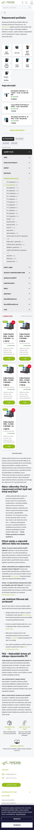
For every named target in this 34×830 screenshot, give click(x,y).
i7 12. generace (12, 207)
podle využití (9, 629)
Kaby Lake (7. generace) (15, 241)
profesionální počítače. (8, 595)
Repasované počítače (8, 800)
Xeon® (10, 219)
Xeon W (11, 227)
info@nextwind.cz (11, 774)
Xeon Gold (11, 230)
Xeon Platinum (12, 233)
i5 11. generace (12, 196)
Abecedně (14, 143)
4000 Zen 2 (11, 258)
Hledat (29, 7)
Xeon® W (11, 256)
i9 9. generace (12, 213)
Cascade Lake (12, 261)
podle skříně (13, 638)
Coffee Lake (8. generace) (15, 244)
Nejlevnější (19, 138)
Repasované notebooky (9, 803)
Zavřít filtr (8, 152)
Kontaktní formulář (11, 785)
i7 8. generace (12, 202)
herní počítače (27, 615)
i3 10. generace (12, 182)
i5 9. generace (12, 191)
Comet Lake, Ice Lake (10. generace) (17, 237)
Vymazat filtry (7, 316)
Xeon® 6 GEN (12, 225)
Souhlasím (17, 825)
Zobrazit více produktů (17, 130)
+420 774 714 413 (11, 778)
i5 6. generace (12, 185)
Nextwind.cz (5, 27)
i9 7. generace (12, 210)
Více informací (21, 814)
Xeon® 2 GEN (12, 222)
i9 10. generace (12, 216)
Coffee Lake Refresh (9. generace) (16, 251)
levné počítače (15, 576)
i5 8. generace (12, 188)
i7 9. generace (12, 205)
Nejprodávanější (8, 138)
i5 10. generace (12, 193)
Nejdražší (6, 143)
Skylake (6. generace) (14, 247)
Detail (9, 358)
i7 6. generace (12, 199)
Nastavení (17, 819)
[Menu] (31, 2)
